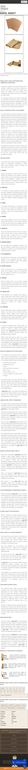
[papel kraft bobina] (2, 666)
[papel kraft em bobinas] (2, 675)
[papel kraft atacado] (2, 657)
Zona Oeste (17, 705)
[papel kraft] (14, 33)
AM (20, 691)
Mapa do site (14, 750)
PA (23, 691)
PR (20, 688)
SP (17, 688)
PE (4, 691)
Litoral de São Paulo (21, 708)
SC (23, 688)
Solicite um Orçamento (14, 768)
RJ (7, 688)
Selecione (2, 688)
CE (11, 691)
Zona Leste (3, 708)
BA (7, 691)
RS (1, 691)
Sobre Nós (14, 739)
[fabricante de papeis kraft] (14, 72)
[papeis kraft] (14, 53)
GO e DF (15, 691)
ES (13, 688)
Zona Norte (11, 705)
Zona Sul (23, 705)
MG (10, 688)
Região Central (4, 705)
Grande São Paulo (11, 708)
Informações (14, 743)
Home (14, 735)
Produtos (14, 746)
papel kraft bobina (5, 666)
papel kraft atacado (6, 657)
